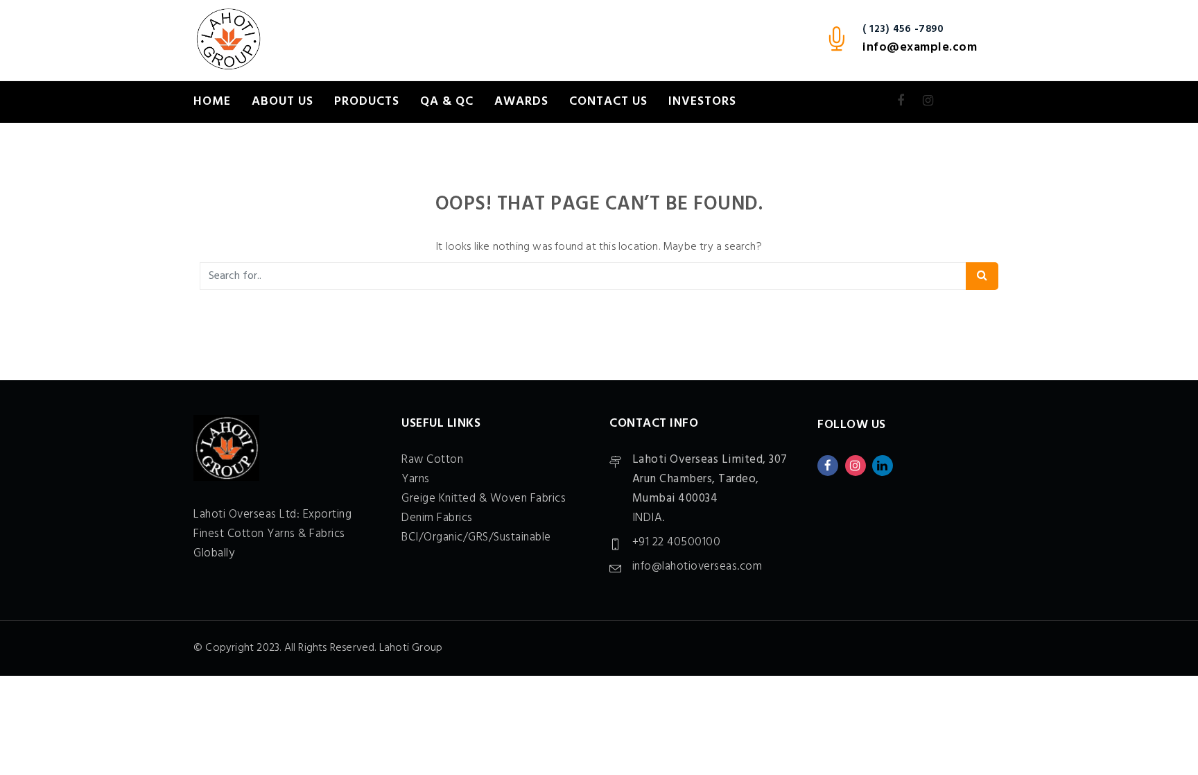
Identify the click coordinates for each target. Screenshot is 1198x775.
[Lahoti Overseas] (228, 40)
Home (212, 102)
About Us (282, 102)
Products (366, 102)
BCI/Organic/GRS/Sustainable (476, 537)
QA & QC (447, 102)
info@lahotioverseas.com (697, 566)
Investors (702, 102)
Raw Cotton (432, 459)
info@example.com (919, 47)
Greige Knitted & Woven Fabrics (483, 498)
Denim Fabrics (437, 518)
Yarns (415, 479)
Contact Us (608, 102)
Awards (521, 102)
